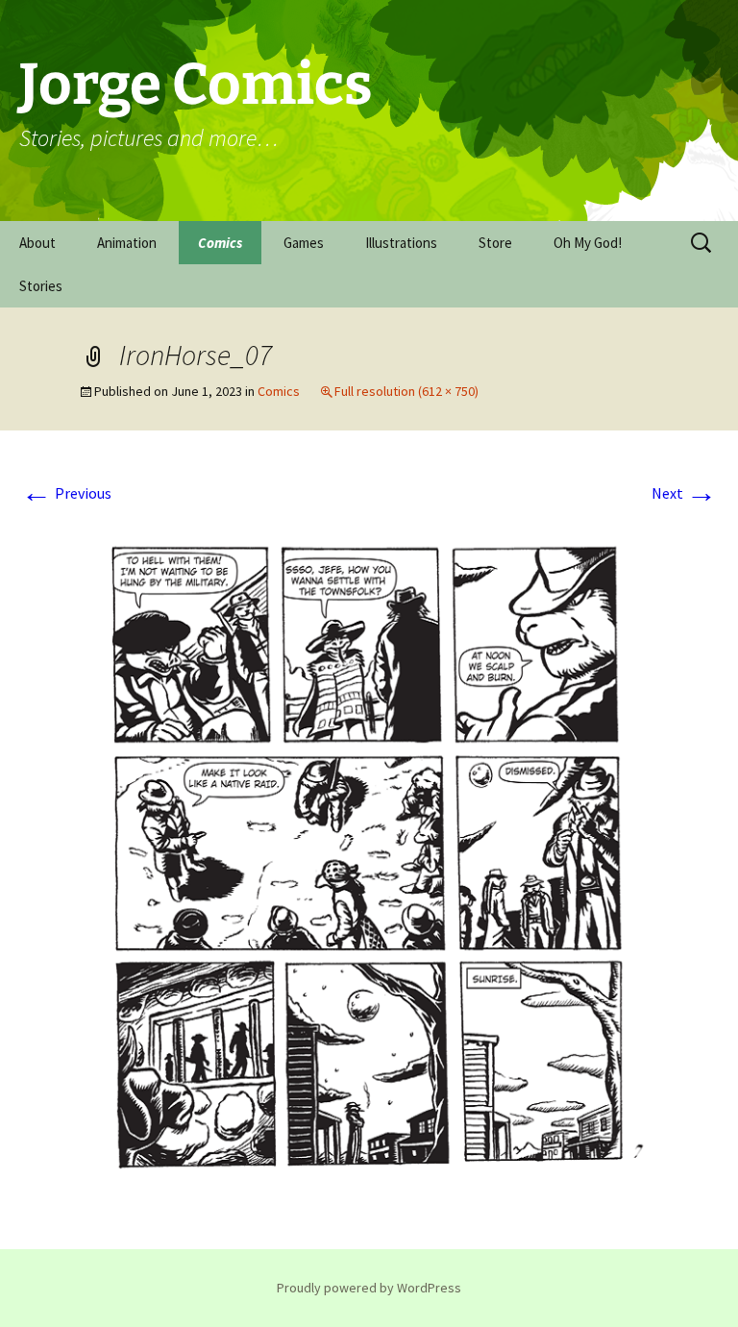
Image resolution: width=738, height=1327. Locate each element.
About (37, 242)
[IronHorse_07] (369, 861)
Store (495, 242)
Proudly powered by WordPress (369, 1287)
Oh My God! (588, 242)
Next (684, 493)
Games (303, 242)
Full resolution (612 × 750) (406, 391)
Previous (66, 493)
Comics (220, 242)
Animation (127, 242)
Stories (40, 286)
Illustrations (401, 242)
